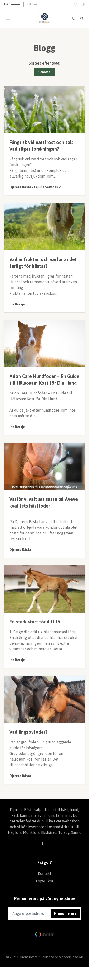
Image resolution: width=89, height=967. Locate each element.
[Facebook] (43, 843)
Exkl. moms (35, 4)
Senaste (44, 72)
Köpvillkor (44, 881)
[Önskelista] (74, 18)
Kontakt (44, 873)
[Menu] (8, 18)
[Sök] (66, 18)
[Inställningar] (76, 4)
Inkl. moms (12, 4)
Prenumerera (65, 913)
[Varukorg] (81, 18)
